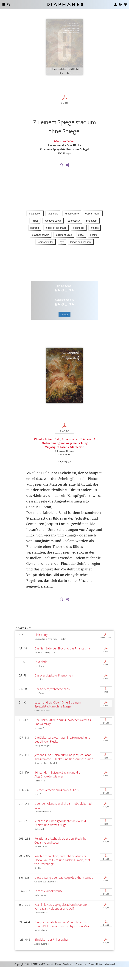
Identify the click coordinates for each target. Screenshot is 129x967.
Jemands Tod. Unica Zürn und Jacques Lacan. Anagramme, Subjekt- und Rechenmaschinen (63, 757)
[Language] (120, 4)
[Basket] (125, 4)
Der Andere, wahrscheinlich (52, 689)
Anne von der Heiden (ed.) (78, 439)
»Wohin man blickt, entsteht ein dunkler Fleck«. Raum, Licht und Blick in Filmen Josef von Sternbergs (62, 860)
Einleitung (41, 635)
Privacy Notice (95, 964)
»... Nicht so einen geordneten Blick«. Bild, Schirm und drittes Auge (60, 823)
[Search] (8, 4)
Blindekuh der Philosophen (51, 939)
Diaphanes (65, 4)
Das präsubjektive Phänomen (53, 675)
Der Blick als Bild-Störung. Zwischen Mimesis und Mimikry (62, 722)
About (50, 964)
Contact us (81, 964)
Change (64, 314)
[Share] (67, 165)
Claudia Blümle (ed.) (47, 439)
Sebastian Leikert (64, 141)
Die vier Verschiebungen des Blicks (56, 790)
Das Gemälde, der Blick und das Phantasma (62, 648)
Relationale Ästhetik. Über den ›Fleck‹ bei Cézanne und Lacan (60, 840)
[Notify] (61, 165)
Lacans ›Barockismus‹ (48, 891)
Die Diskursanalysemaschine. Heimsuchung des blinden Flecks (62, 739)
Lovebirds (40, 662)
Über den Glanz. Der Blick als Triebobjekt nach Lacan (63, 805)
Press (58, 964)
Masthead (110, 964)
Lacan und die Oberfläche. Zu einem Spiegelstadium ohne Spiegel (57, 704)
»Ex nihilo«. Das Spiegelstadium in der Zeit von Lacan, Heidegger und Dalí (61, 906)
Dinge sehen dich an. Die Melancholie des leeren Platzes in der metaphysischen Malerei (63, 924)
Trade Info (68, 964)
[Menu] (3, 4)
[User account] (115, 4)
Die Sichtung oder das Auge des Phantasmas (63, 877)
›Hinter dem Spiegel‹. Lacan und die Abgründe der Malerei (57, 774)
